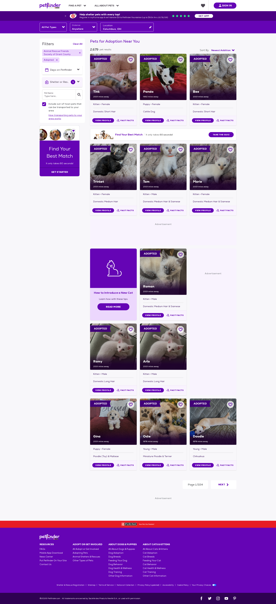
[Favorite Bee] (230, 59)
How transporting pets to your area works (65, 117)
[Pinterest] (234, 598)
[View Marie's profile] (213, 167)
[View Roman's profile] (163, 272)
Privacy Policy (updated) (148, 585)
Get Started (59, 172)
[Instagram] (218, 598)
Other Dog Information (120, 575)
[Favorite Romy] (130, 329)
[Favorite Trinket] (130, 149)
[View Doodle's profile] (213, 422)
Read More (113, 306)
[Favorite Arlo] (180, 329)
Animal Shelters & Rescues (86, 556)
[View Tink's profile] (113, 77)
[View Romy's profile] (113, 347)
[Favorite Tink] (130, 59)
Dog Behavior (115, 564)
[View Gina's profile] (113, 422)
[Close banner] (65, 16)
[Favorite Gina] (130, 404)
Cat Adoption (150, 553)
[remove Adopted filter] (56, 60)
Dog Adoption (115, 553)
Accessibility (168, 585)
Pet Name (48, 93)
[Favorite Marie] (230, 149)
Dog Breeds (114, 556)
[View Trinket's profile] (113, 167)
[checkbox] (44, 104)
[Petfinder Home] (50, 5)
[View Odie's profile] (163, 422)
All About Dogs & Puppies (121, 549)
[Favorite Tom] (180, 149)
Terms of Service (106, 585)
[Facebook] (201, 598)
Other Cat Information (154, 575)
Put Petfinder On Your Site (53, 560)
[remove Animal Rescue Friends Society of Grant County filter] (79, 52)
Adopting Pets (80, 553)
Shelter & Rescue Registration (70, 585)
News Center (46, 556)
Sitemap (91, 585)
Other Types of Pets (83, 560)
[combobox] (53, 27)
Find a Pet (75, 5)
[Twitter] (209, 598)
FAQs (42, 549)
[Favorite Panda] (180, 59)
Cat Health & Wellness (154, 568)
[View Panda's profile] (163, 77)
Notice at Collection (125, 585)
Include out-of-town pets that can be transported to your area (65, 107)
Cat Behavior (150, 564)
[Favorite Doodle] (230, 404)
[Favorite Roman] (180, 254)
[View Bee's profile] (213, 77)
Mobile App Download (51, 553)
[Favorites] (203, 5)
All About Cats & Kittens (155, 549)
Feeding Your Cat (152, 560)
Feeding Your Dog (117, 560)
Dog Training (115, 572)
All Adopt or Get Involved (86, 549)
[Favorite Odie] (180, 404)
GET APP (204, 16)
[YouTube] (226, 598)
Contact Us (45, 564)
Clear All (77, 43)
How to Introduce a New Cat (113, 293)
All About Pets (104, 5)
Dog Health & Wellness (120, 568)
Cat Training (149, 572)
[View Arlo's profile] (163, 347)
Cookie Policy (183, 585)
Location (108, 25)
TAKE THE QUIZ (221, 134)
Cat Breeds (149, 556)
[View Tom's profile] (163, 167)
